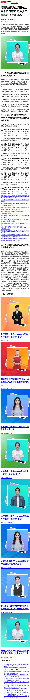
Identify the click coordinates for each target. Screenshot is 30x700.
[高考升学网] (6, 3)
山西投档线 (14, 3)
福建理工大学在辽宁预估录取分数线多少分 (16, 682)
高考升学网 (4, 21)
